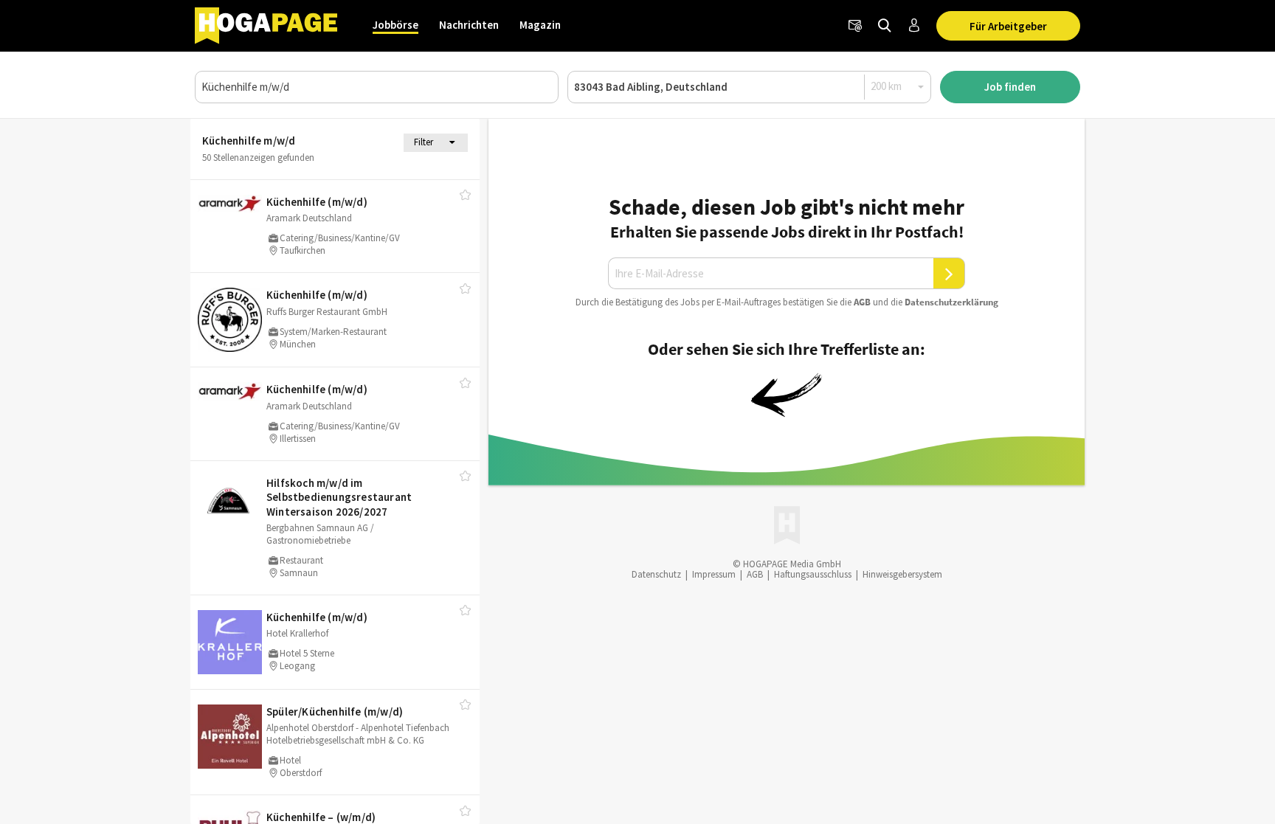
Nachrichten (469, 25)
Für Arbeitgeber (1008, 26)
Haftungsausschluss (812, 574)
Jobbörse (395, 25)
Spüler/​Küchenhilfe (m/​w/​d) (334, 711)
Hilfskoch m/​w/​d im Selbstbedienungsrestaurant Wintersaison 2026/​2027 (339, 497)
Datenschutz (656, 574)
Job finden (1010, 87)
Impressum (714, 574)
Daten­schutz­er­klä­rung (951, 302)
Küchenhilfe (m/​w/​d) (316, 202)
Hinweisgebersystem (902, 574)
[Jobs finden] (884, 26)
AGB (862, 302)
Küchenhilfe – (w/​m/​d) (321, 817)
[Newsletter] (855, 26)
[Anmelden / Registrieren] (914, 26)
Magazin (540, 25)
